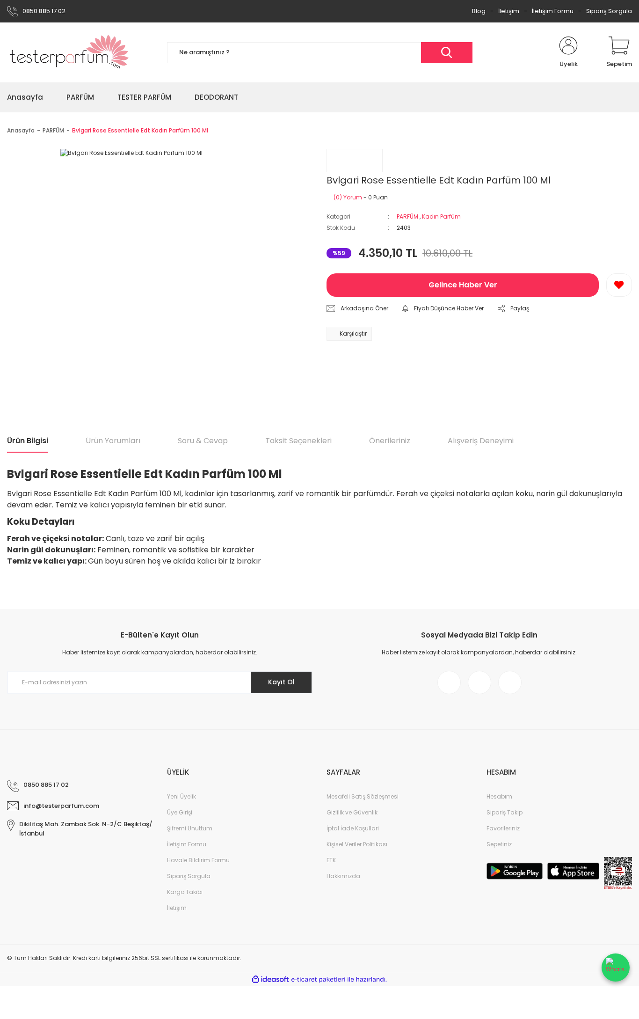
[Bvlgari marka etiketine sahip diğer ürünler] (355, 160)
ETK (331, 860)
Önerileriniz (389, 440)
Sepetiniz (499, 844)
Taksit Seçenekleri (298, 440)
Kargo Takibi (185, 892)
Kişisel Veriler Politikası (357, 844)
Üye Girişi (179, 812)
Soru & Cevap (203, 440)
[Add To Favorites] (619, 285)
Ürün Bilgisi (27, 440)
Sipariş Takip (505, 812)
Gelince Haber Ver (462, 284)
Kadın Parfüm (441, 216)
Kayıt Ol (281, 682)
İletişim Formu (553, 11)
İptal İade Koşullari (353, 828)
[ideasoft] (270, 979)
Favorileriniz (503, 828)
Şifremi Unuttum (189, 828)
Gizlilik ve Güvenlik (352, 812)
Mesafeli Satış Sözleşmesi (363, 796)
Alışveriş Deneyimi (481, 440)
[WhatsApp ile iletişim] (616, 967)
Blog (479, 11)
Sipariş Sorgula (609, 11)
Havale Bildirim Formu (198, 860)
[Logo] (69, 52)
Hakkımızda (343, 876)
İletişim (508, 11)
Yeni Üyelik (181, 796)
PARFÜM (407, 216)
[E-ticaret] (318, 979)
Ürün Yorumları (113, 440)
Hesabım (499, 796)
